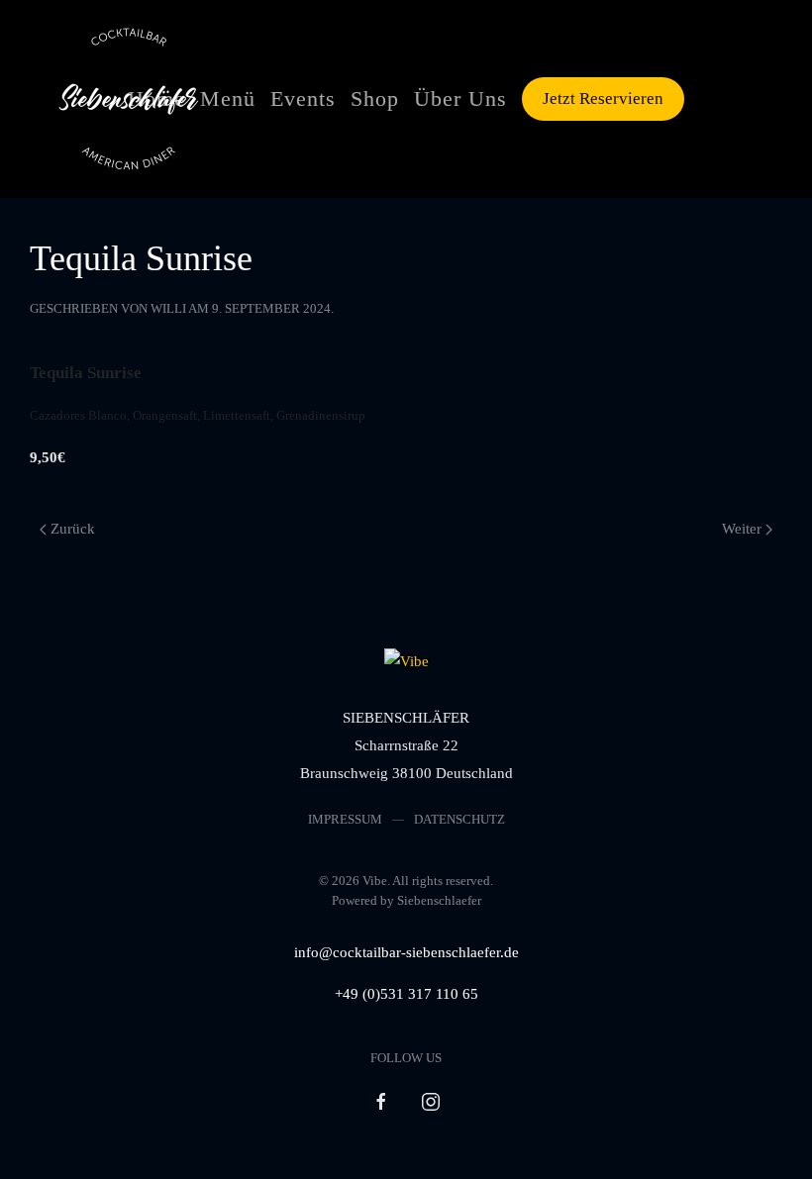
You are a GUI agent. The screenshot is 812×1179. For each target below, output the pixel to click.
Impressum (345, 819)
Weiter (741, 529)
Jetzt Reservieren (603, 98)
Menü (227, 98)
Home (156, 98)
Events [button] (303, 98)
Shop (375, 98)
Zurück (73, 529)
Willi (168, 308)
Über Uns (460, 98)
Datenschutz (459, 819)
